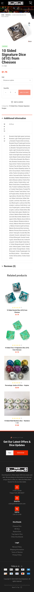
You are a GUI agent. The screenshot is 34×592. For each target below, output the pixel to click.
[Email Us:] (17, 498)
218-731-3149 (17, 514)
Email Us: (17, 501)
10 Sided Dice (13, 106)
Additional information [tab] (15, 118)
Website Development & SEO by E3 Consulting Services (17, 585)
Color (3, 77)
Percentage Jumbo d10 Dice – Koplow (17, 385)
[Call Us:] (17, 509)
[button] (29, 24)
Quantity (6, 88)
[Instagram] (21, 566)
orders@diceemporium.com (17, 504)
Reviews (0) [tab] (10, 266)
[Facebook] (19, 566)
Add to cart (24, 92)
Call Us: (17, 512)
